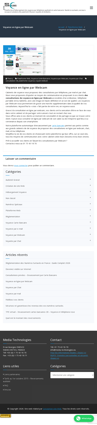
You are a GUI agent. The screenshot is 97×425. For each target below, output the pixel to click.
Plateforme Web (75, 27)
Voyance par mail (13, 293)
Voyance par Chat (13, 287)
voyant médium (41, 81)
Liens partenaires (12, 374)
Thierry (10, 78)
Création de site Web (15, 186)
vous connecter (21, 165)
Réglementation (13, 216)
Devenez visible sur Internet (18, 269)
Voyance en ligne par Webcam (19, 281)
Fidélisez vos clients (14, 299)
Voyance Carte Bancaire (40, 78)
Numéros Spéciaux (14, 204)
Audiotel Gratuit (13, 180)
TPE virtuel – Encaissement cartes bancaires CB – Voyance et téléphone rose (40, 312)
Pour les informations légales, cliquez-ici (68, 352)
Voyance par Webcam (59, 78)
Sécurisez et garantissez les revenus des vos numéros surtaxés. (35, 305)
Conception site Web (52, 408)
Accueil (61, 27)
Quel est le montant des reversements (23, 318)
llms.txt (7, 389)
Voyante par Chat (76, 78)
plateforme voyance (27, 81)
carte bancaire (58, 125)
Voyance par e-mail (14, 228)
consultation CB (12, 81)
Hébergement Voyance (16, 192)
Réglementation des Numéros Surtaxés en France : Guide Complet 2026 (38, 263)
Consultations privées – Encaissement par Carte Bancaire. (31, 275)
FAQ (6, 385)
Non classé (10, 198)
